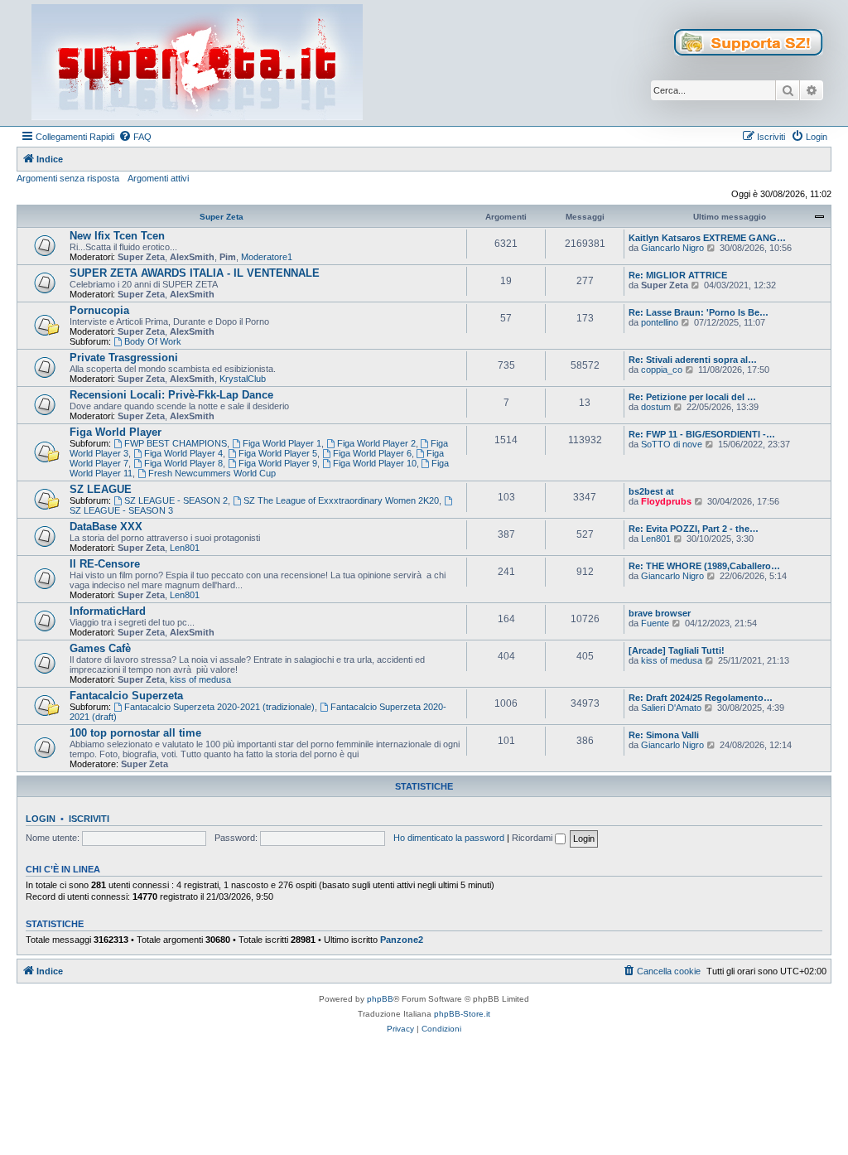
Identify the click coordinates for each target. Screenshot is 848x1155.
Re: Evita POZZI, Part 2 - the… (694, 529)
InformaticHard (108, 611)
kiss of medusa (200, 679)
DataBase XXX (106, 526)
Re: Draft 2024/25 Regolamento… (701, 698)
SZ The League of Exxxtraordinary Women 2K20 (341, 500)
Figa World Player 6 (372, 453)
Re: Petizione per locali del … (692, 397)
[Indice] (197, 63)
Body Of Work (152, 341)
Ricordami (533, 838)
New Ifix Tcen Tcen (117, 236)
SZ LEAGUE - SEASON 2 (176, 500)
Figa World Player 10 (375, 463)
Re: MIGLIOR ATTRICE (678, 275)
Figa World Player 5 (277, 453)
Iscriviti (89, 819)
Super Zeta (221, 216)
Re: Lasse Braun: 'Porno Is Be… (698, 312)
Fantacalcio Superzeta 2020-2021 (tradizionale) (219, 707)
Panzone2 (401, 940)
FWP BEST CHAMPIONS (175, 443)
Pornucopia (99, 310)
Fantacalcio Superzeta (126, 695)
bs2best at (651, 491)
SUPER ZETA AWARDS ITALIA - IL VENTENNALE (195, 273)
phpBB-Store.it (462, 1013)
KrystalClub (242, 379)
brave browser (660, 613)
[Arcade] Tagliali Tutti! (677, 650)
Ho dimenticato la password (448, 838)
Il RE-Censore (105, 564)
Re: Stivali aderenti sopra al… (693, 360)
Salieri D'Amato (671, 708)
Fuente (655, 623)
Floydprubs (666, 501)
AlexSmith (192, 257)
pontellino (659, 322)
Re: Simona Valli (664, 735)
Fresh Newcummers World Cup (212, 473)
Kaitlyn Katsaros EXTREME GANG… (707, 238)
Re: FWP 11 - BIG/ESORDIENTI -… (702, 434)
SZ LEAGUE (101, 489)
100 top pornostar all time (135, 733)
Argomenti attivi (158, 178)
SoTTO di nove (671, 444)
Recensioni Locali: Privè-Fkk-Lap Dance (171, 395)
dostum (656, 407)
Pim (227, 257)
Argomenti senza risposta (68, 178)
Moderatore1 (266, 257)
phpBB (380, 998)
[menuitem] (135, 137)
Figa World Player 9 (277, 463)
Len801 (185, 548)
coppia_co (661, 370)
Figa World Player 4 (183, 453)
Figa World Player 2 (376, 443)
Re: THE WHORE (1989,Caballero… (704, 566)
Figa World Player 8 (183, 463)
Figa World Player (115, 432)
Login (40, 819)
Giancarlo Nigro (672, 248)
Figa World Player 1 (282, 443)
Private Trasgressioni (124, 357)
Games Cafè (100, 648)
